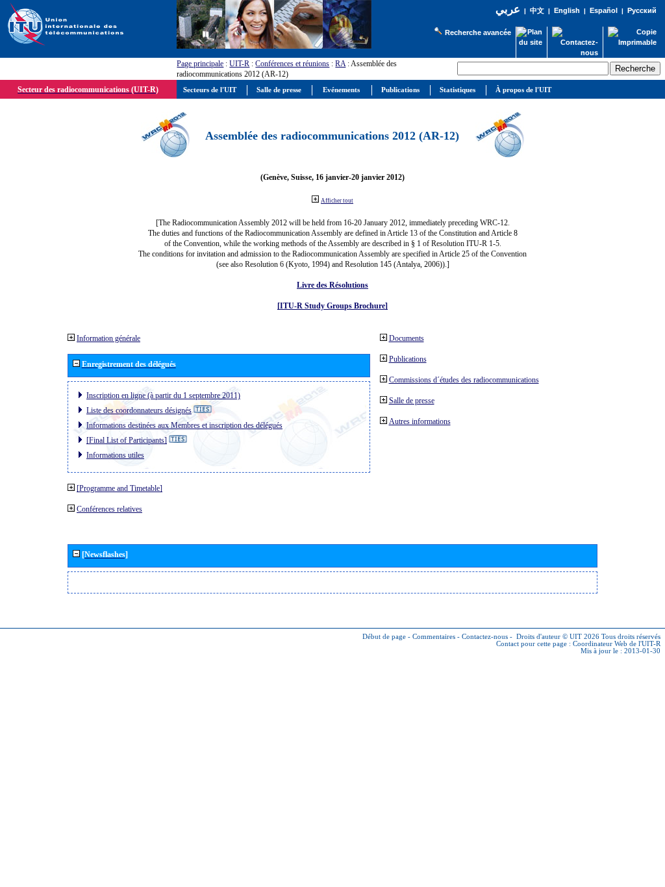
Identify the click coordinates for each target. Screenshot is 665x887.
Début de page (384, 636)
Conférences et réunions (292, 63)
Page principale (200, 63)
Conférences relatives (109, 509)
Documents (406, 338)
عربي (508, 9)
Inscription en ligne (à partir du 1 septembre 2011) (163, 395)
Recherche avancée (478, 32)
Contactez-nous (485, 636)
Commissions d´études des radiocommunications (464, 379)
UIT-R (239, 63)
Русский (642, 10)
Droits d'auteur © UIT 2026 (557, 636)
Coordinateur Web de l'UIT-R (616, 643)
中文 (537, 10)
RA (340, 63)
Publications (408, 359)
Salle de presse (411, 400)
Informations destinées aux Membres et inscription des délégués (184, 425)
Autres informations (420, 421)
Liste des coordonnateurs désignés (139, 410)
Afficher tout (337, 200)
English (567, 10)
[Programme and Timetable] (119, 488)
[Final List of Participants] (126, 440)
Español (604, 10)
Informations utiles (115, 455)
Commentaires (433, 636)
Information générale (108, 338)
